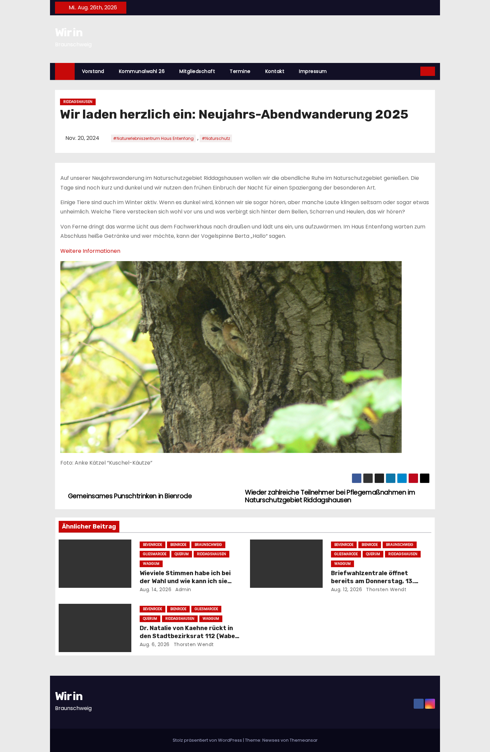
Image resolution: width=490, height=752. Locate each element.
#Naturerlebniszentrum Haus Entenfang (153, 138)
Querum (182, 554)
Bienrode (178, 544)
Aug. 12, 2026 (346, 589)
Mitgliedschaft (197, 71)
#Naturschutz (216, 138)
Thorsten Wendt (386, 589)
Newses (271, 740)
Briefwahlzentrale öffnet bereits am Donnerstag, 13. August (372, 581)
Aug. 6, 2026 (155, 644)
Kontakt (275, 71)
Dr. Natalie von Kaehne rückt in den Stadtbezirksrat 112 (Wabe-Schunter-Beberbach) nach (189, 636)
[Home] (65, 71)
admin (182, 589)
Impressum (313, 71)
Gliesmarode (154, 554)
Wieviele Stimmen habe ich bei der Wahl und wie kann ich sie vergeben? (185, 581)
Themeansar (304, 740)
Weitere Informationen (90, 251)
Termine (240, 71)
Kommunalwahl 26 (142, 71)
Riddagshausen (77, 101)
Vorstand (93, 71)
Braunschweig (208, 544)
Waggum (151, 563)
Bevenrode (152, 544)
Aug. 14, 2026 (156, 589)
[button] (416, 71)
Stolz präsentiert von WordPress (208, 740)
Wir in (68, 32)
